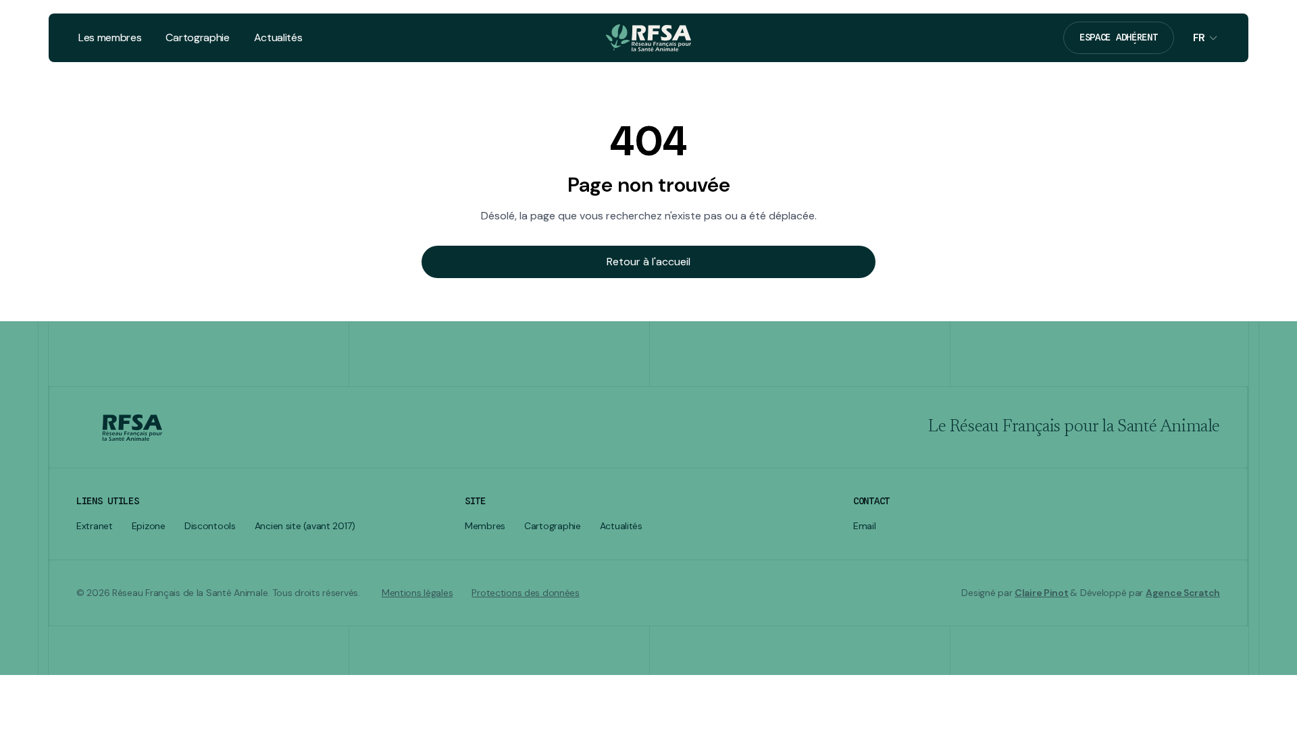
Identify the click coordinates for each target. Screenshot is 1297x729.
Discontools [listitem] (210, 526)
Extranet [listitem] (94, 526)
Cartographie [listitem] (552, 526)
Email (864, 526)
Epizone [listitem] (149, 526)
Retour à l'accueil (648, 261)
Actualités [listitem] (621, 526)
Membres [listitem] (485, 526)
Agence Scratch (1183, 593)
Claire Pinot (1042, 593)
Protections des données (526, 593)
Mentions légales (417, 593)
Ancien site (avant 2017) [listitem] (305, 526)
